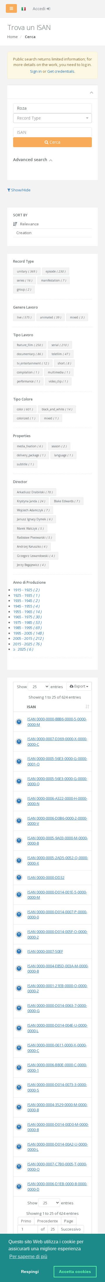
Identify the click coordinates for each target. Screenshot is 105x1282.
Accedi (40, 8)
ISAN (31, 706)
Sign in (36, 71)
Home (12, 36)
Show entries (40, 686)
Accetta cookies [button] (75, 1271)
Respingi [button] (30, 1271)
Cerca (54, 142)
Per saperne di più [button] (28, 1256)
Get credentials (60, 71)
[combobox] (52, 118)
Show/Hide (20, 190)
